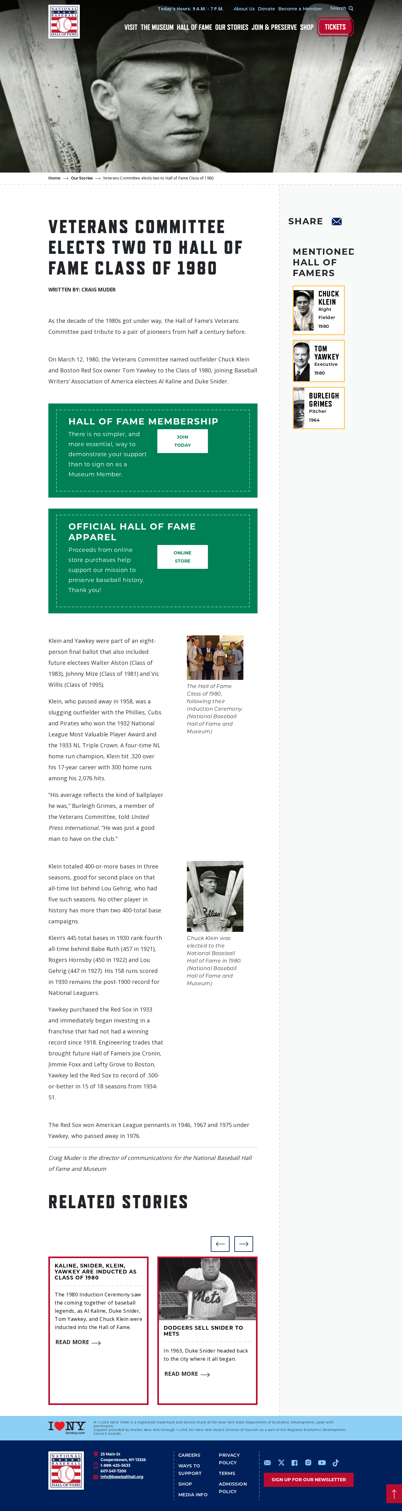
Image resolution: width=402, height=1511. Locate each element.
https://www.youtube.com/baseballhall (322, 1462)
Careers (189, 1455)
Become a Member (300, 9)
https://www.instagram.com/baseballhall (308, 1462)
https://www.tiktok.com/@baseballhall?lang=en (336, 1462)
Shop (307, 27)
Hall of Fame (194, 27)
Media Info (193, 1495)
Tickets (335, 27)
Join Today (182, 441)
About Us (244, 9)
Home (54, 178)
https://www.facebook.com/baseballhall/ (294, 1462)
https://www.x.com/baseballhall (281, 1462)
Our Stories (231, 27)
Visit (131, 27)
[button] (220, 1244)
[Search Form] (338, 9)
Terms (227, 1473)
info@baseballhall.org (121, 1476)
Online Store (182, 557)
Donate (266, 9)
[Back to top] (394, 1493)
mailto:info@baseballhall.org (267, 1462)
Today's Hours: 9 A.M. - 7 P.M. (191, 9)
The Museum (157, 27)
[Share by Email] (337, 222)
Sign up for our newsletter (309, 1479)
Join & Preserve (274, 27)
